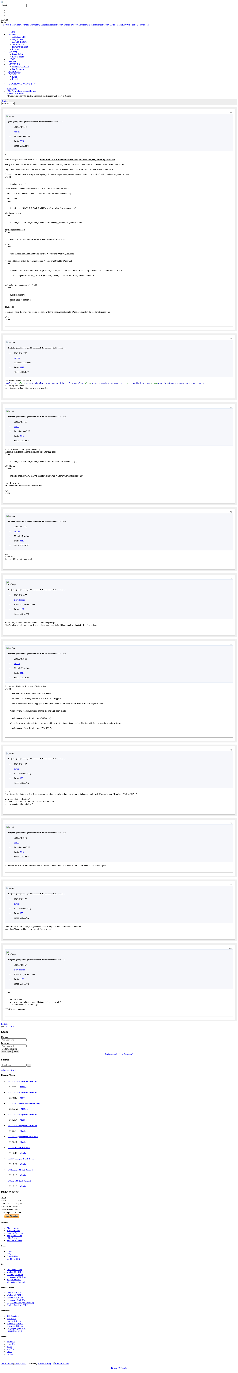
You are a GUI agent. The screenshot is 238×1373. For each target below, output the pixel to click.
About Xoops (12, 1228)
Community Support (39, 25)
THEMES (13, 62)
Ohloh (9, 1351)
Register (15, 79)
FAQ (9, 1254)
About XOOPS (19, 37)
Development (84, 25)
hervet (16, 132)
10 (231, 948)
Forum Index (9, 25)
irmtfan (17, 358)
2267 (22, 141)
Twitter (10, 1354)
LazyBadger (19, 600)
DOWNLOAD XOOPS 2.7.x (21, 84)
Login (14, 76)
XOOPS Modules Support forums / (22, 91)
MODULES (14, 64)
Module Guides (13, 1259)
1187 (22, 609)
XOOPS (12, 34)
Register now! (111, 1054)
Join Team (11, 1318)
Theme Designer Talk (139, 25)
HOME (11, 32)
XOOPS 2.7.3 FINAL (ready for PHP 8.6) (24, 1103)
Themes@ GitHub (15, 1274)
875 (21, 778)
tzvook (17, 769)
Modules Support (55, 25)
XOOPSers (12, 1238)
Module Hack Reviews (120, 25)
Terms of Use (7, 1363)
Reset (15, 1052)
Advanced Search (9, 1070)
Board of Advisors (15, 1233)
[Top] (230, 324)
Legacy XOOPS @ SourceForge (21, 1302)
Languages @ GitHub (16, 1277)
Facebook (11, 1341)
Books (9, 1251)
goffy (22, 1098)
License (15, 49)
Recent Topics (18, 57)
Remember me (10, 1049)
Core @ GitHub (14, 1293)
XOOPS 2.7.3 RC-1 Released (19, 1148)
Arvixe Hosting (44, 1363)
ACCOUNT (14, 74)
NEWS (11, 59)
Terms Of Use (18, 44)
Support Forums (14, 1279)
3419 (22, 367)
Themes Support (71, 25)
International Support (100, 25)
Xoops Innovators (14, 1235)
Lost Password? (126, 1054)
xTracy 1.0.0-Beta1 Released (19, 1181)
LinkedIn (11, 1344)
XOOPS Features (19, 42)
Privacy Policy (20, 1363)
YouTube (11, 1349)
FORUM (12, 52)
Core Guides (12, 1256)
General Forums (22, 25)
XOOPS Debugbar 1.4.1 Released (21, 1159)
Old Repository (18, 69)
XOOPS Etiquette (14, 1240)
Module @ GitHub (20, 66)
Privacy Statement (20, 47)
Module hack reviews (16, 93)
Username (5, 1037)
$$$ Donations (13, 1316)
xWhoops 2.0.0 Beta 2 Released (20, 1170)
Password (5, 1043)
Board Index (17, 54)
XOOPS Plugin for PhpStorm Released (23, 1137)
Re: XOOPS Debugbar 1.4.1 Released (22, 1081)
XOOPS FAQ (14, 71)
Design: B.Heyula (119, 1368)
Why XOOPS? (18, 39)
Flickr (9, 1346)
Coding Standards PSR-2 (18, 1305)
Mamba (23, 1086)
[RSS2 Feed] (61, 1363)
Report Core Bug (14, 1331)
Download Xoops (14, 1269)
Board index (12, 88)
